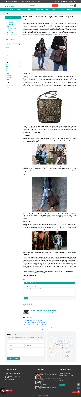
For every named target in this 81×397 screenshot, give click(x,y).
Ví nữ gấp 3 (8, 30)
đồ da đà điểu (10, 85)
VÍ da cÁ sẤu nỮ (9, 24)
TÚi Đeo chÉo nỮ (9, 87)
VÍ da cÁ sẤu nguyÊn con (11, 34)
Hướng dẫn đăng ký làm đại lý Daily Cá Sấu (67, 376)
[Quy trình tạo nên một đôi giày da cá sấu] (37, 374)
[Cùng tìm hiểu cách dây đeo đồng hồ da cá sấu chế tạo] (37, 382)
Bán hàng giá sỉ (64, 1)
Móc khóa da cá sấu (10, 53)
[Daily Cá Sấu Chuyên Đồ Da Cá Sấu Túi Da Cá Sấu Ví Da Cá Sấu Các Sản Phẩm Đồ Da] (9, 5)
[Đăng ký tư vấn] (78, 384)
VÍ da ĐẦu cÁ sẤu (9, 32)
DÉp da (7, 47)
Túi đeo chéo (9, 66)
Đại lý (75, 1)
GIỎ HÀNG (72, 5)
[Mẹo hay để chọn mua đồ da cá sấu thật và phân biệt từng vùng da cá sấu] (37, 387)
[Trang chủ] (7, 9)
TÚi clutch (8, 64)
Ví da (11, 9)
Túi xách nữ (8, 75)
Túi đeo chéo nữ (9, 68)
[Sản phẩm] (78, 392)
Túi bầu (7, 79)
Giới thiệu (57, 1)
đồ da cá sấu (9, 44)
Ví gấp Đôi (8, 26)
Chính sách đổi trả (64, 380)
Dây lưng (19, 9)
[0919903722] (78, 388)
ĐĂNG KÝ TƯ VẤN (13, 358)
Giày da (8, 59)
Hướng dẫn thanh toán (65, 373)
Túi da (54, 9)
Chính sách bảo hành (64, 378)
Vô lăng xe (8, 56)
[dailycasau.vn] (60, 385)
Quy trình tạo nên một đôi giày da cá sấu (49, 374)
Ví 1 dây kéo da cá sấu (11, 28)
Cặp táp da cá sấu (10, 55)
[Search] (55, 5)
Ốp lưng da (8, 49)
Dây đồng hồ (8, 51)
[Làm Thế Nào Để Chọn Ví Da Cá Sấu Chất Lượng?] (37, 377)
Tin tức (70, 1)
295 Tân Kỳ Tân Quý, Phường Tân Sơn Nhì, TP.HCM (30, 1)
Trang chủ (7, 13)
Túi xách (8, 73)
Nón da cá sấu (29, 9)
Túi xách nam (9, 77)
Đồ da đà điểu (69, 9)
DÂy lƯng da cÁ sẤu (10, 39)
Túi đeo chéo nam (10, 70)
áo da (8, 82)
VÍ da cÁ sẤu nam (10, 22)
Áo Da (61, 9)
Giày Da (48, 9)
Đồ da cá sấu (39, 9)
